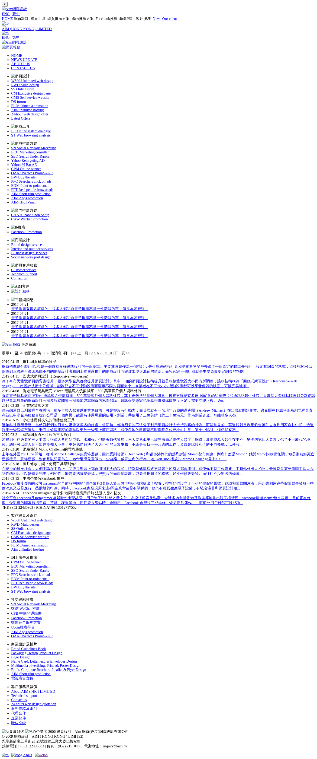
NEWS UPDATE (24, 60)
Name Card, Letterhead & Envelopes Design (44, 661)
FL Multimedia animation (29, 106)
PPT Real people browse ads (32, 190)
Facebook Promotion (26, 232)
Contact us (19, 278)
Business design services (29, 253)
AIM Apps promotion (27, 198)
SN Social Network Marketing (33, 148)
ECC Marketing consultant (30, 152)
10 (110, 353)
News (157, 19)
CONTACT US (23, 68)
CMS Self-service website (30, 97)
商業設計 (127, 19)
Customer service (23, 270)
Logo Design (20, 657)
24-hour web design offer (29, 114)
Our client (169, 19)
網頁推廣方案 (59, 19)
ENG (6, 14)
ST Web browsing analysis (30, 135)
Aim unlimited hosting (27, 110)
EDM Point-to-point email (30, 185)
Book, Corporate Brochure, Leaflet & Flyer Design (48, 670)
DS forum (18, 102)
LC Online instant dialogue (31, 131)
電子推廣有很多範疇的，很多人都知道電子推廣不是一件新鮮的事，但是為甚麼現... (79, 309)
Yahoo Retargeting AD (28, 160)
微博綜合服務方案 (26, 622)
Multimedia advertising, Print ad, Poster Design (45, 665)
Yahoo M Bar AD (24, 165)
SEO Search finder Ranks (30, 156)
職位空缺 (18, 723)
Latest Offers (20, 118)
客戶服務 (144, 19)
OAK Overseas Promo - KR (32, 173)
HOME (7, 19)
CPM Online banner (26, 169)
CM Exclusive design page (31, 93)
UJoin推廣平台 (23, 627)
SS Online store (22, 89)
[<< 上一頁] (80, 353)
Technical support (24, 274)
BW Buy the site (23, 177)
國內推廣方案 (83, 19)
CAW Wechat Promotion (29, 219)
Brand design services (27, 245)
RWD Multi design (25, 85)
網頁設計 (22, 19)
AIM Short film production (31, 194)
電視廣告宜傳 (22, 678)
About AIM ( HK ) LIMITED (33, 691)
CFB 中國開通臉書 (26, 613)
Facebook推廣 (107, 19)
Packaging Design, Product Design (36, 653)
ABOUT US (20, 64)
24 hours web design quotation (33, 704)
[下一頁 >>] (122, 353)
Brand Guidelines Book (28, 649)
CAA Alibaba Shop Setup (30, 215)
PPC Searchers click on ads (31, 181)
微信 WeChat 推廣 (25, 608)
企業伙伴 (18, 718)
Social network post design (31, 257)
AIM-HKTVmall (23, 202)
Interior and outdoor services (32, 249)
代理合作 (18, 713)
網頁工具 (38, 19)
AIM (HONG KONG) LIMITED (27, 29)
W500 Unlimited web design (32, 81)
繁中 (16, 14)
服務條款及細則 (24, 708)
